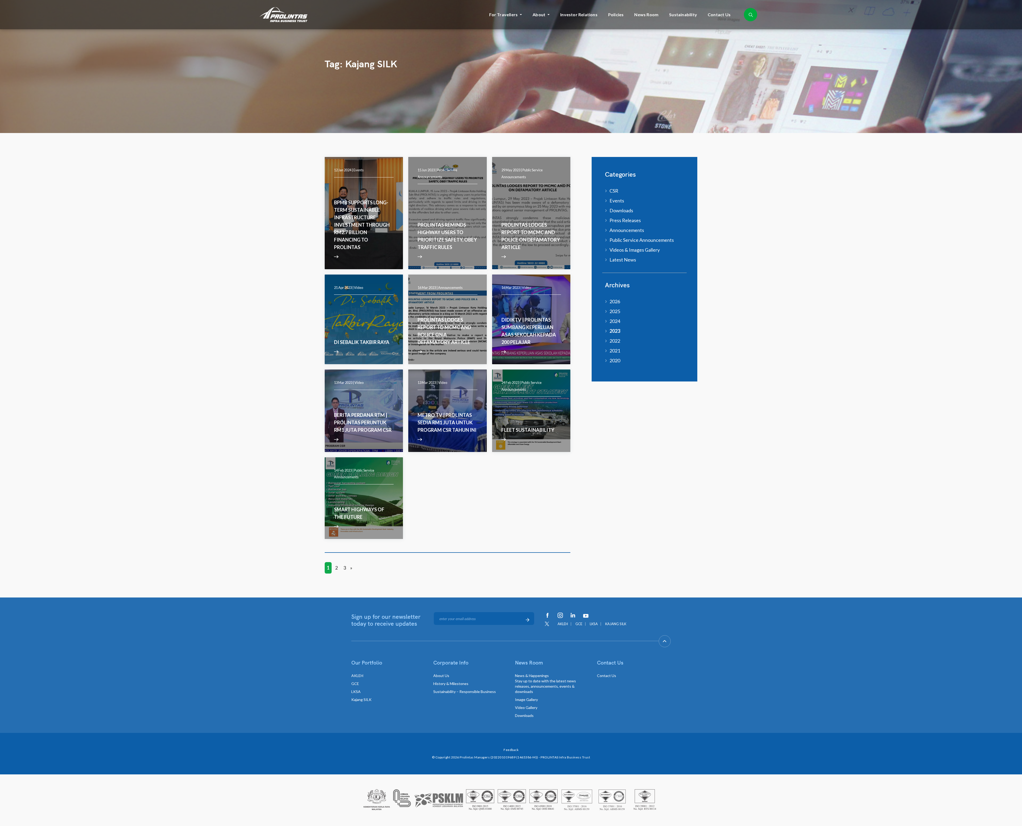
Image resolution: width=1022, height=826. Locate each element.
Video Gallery (526, 707)
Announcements (450, 287)
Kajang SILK (361, 699)
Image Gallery (526, 699)
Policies (616, 14)
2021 (614, 351)
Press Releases (625, 220)
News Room (646, 14)
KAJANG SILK (615, 624)
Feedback (511, 750)
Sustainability (683, 14)
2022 (614, 341)
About (539, 14)
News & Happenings (545, 683)
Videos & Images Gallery (634, 250)
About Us (441, 675)
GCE (578, 624)
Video (358, 287)
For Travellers (503, 14)
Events (358, 170)
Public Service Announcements (641, 240)
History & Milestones (450, 683)
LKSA (594, 624)
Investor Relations (578, 14)
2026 (614, 301)
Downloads (621, 210)
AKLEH (563, 624)
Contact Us (719, 14)
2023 (614, 331)
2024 (614, 321)
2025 (614, 311)
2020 (614, 360)
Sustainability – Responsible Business (464, 691)
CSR (613, 191)
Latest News (622, 260)
